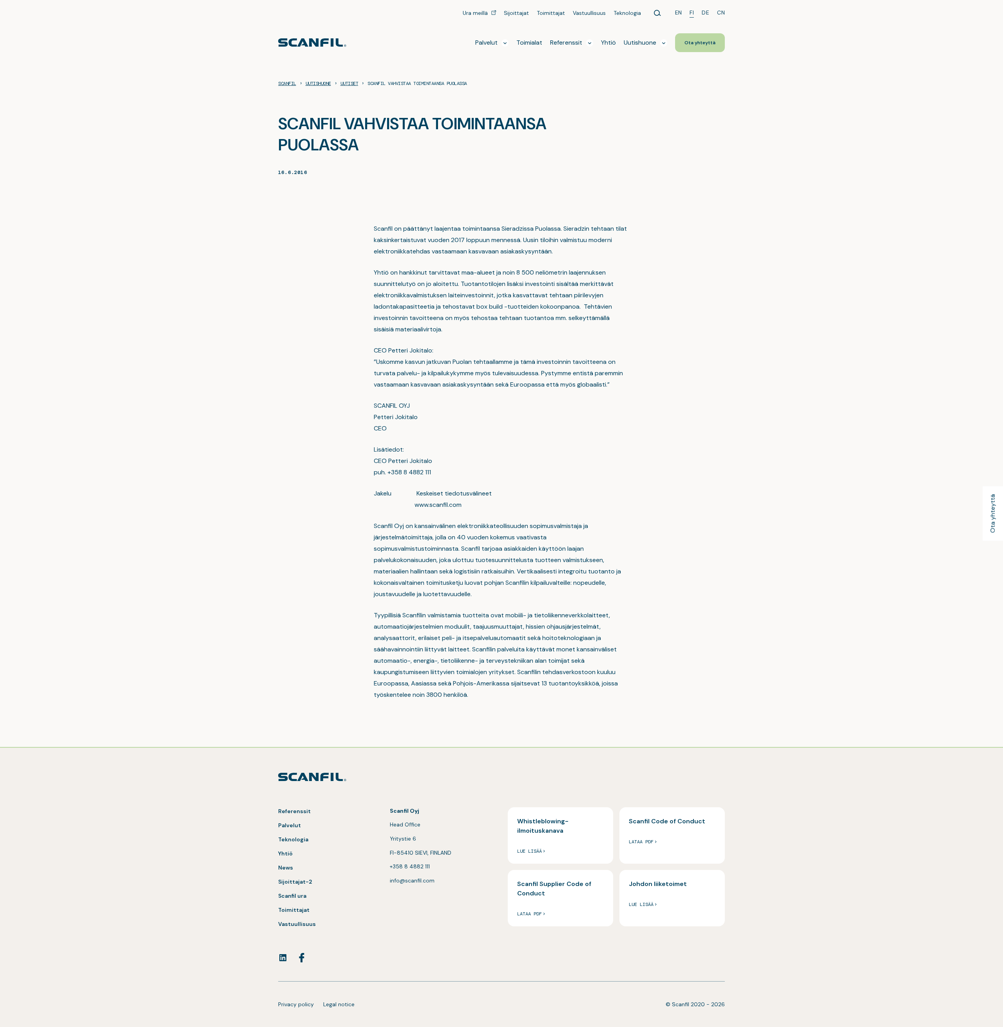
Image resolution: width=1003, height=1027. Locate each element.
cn (721, 12)
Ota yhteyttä (993, 513)
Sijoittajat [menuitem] (516, 12)
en (678, 12)
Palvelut (289, 825)
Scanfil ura (292, 895)
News (285, 867)
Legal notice (339, 1004)
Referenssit (294, 811)
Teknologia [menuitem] (627, 12)
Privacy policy (296, 1004)
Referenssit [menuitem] (566, 42)
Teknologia (293, 839)
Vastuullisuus (297, 924)
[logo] (312, 42)
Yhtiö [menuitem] (608, 42)
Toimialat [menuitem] (529, 42)
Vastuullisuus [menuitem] (589, 12)
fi (692, 12)
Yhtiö (285, 853)
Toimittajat (294, 909)
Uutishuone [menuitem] (640, 42)
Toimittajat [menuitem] (551, 12)
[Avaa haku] (657, 13)
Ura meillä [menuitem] (476, 12)
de (705, 12)
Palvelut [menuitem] (486, 42)
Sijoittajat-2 (295, 881)
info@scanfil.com (412, 880)
